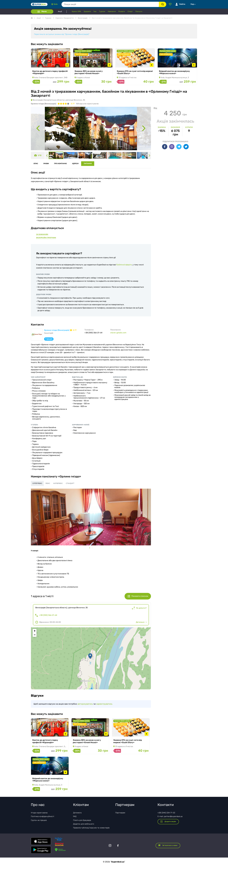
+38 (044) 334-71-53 (166, 813)
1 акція (48, 339)
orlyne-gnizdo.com (118, 333)
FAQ (74, 816)
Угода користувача (39, 813)
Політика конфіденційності (42, 816)
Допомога (77, 813)
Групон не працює (39, 820)
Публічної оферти (124, 265)
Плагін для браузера (82, 820)
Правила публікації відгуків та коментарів (91, 828)
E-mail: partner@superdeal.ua (170, 816)
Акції (60, 11)
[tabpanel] (91, 517)
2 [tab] (93, 548)
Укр (192, 4)
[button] (90, 656)
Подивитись (40, 64)
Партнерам (120, 813)
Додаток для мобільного (83, 824)
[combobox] (110, 4)
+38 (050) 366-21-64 (48, 615)
